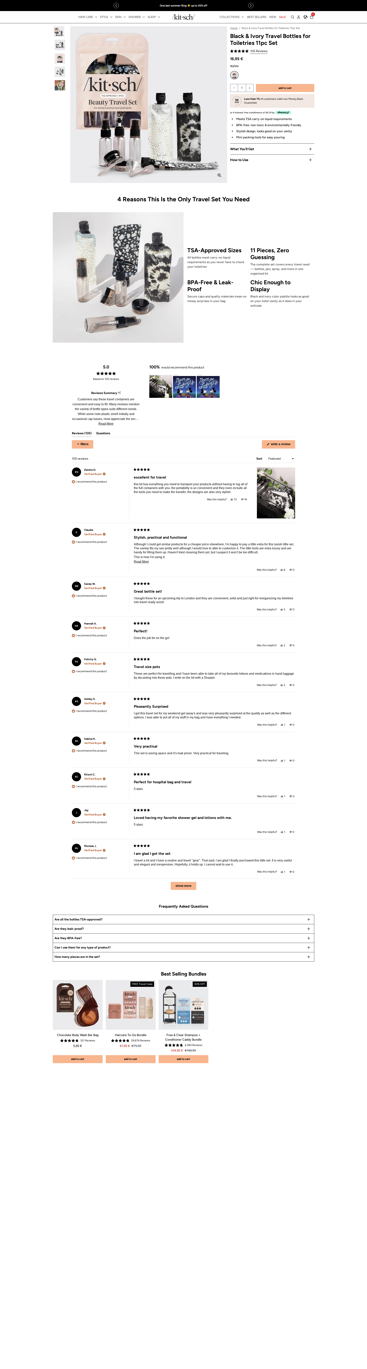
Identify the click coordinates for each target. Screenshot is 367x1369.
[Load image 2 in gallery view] (60, 45)
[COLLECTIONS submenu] (242, 17)
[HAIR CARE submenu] (96, 17)
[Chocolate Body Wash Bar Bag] (78, 1005)
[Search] (292, 17)
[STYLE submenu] (111, 17)
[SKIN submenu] (124, 17)
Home (234, 28)
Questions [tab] (103, 434)
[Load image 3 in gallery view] (60, 58)
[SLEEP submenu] (159, 17)
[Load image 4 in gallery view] (60, 72)
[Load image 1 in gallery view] (60, 31)
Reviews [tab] (82, 434)
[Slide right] (250, 5)
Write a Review (282, 445)
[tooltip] (119, 393)
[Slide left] (116, 5)
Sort (259, 458)
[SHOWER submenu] (143, 17)
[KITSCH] (183, 17)
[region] (183, 5)
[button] (248, 51)
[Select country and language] (305, 17)
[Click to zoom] (219, 175)
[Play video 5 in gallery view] (60, 85)
